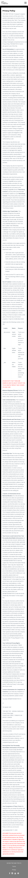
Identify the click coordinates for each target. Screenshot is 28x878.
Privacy (14, 870)
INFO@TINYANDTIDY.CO (10, 682)
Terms (14, 866)
